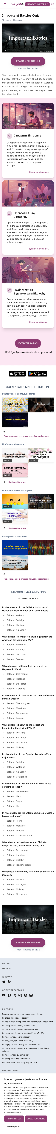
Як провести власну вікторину (16, 1037)
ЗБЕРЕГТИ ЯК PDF (29, 598)
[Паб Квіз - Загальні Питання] (41, 405)
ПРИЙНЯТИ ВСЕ (14, 1119)
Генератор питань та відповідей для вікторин (23, 1014)
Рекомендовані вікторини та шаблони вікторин (26, 436)
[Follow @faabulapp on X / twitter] (14, 995)
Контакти (6, 968)
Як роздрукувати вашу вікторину (17, 1041)
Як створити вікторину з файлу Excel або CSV (23, 1033)
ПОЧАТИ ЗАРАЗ (28, 343)
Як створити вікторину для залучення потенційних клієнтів (25, 1049)
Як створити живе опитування (16, 1058)
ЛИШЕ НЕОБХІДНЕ (36, 1119)
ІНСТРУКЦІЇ (7, 1009)
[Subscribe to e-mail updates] (31, 995)
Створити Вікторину (37, 4)
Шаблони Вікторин (17, 482)
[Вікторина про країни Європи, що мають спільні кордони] (15, 547)
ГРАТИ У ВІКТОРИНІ (28, 61)
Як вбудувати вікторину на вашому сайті (21, 1044)
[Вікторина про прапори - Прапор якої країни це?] (41, 547)
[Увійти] (22, 4)
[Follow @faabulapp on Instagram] (20, 995)
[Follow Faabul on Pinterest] (25, 995)
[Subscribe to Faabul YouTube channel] (3, 995)
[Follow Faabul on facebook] (9, 995)
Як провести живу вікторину (15, 1055)
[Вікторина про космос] (15, 419)
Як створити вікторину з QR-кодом (18, 1025)
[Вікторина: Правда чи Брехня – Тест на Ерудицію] (15, 405)
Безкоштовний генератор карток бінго (19, 1062)
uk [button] (52, 4)
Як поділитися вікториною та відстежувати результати (27, 1021)
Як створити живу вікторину (15, 1018)
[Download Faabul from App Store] (3, 981)
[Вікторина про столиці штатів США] (15, 562)
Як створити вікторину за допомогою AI (20, 1029)
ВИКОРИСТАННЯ (10, 1070)
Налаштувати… (14, 1126)
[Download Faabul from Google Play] (9, 981)
